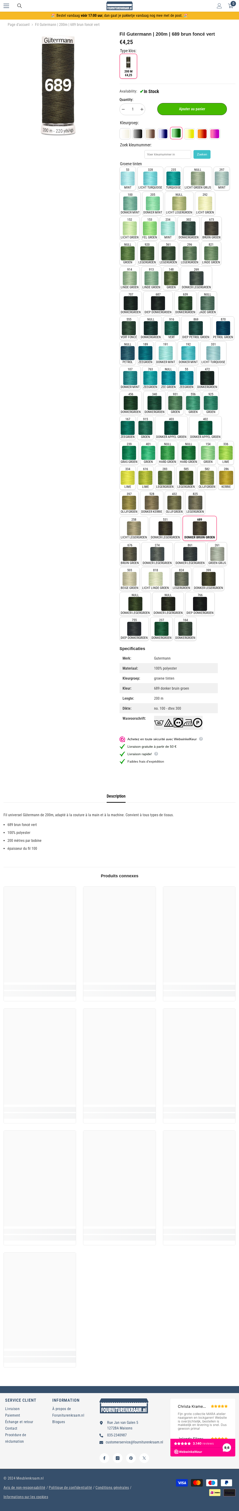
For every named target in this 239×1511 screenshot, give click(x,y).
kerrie (226, 478)
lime (225, 453)
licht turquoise (150, 178)
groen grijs (217, 554)
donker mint (130, 203)
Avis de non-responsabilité (24, 1487)
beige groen (129, 579)
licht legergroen (179, 203)
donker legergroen (196, 278)
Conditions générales (112, 1487)
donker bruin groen (199, 528)
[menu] (6, 6)
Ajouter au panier (192, 109)
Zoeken (202, 154)
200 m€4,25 (128, 73)
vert (171, 328)
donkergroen (189, 228)
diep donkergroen (158, 303)
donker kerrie (151, 502)
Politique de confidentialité (70, 1487)
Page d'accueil (19, 24)
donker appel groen (171, 428)
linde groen (211, 253)
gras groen (129, 453)
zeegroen (145, 353)
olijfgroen (207, 478)
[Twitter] (144, 1458)
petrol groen (223, 328)
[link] (40, 987)
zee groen (168, 378)
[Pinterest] (131, 1458)
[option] (58, 85)
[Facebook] (104, 1458)
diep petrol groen (195, 328)
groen (127, 253)
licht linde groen (155, 579)
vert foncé (129, 328)
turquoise (173, 178)
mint (127, 178)
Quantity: (126, 99)
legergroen (147, 253)
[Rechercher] (19, 6)
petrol (128, 353)
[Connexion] (219, 5)
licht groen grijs (198, 178)
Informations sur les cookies (26, 1497)
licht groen (205, 203)
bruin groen (211, 228)
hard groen (167, 453)
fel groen (149, 228)
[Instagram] (118, 1458)
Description (116, 796)
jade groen (207, 303)
